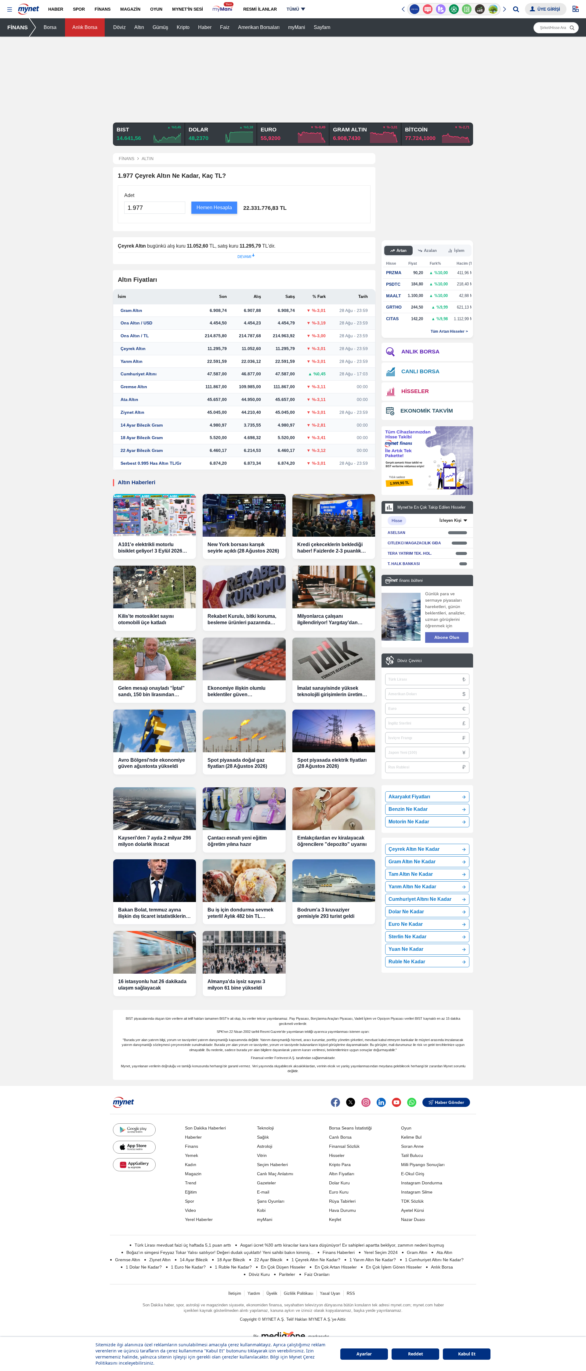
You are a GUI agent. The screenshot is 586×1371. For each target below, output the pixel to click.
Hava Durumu (342, 1210)
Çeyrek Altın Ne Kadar (414, 849)
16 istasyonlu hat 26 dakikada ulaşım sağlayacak (152, 984)
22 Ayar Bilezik (268, 1259)
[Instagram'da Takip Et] (366, 1102)
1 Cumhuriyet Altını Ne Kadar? (434, 1259)
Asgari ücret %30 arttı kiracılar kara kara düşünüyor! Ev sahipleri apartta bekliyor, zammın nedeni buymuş (342, 1245)
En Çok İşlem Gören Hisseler (394, 1267)
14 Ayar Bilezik (194, 1259)
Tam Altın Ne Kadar (411, 874)
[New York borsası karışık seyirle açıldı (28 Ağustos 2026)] (244, 515)
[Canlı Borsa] (480, 9)
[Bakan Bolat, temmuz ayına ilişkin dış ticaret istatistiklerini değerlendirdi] (154, 880)
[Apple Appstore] (134, 1147)
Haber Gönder (449, 1102)
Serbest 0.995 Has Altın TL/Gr (151, 463)
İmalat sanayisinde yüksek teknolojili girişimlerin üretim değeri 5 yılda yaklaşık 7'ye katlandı (329, 692)
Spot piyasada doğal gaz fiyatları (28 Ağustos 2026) (237, 763)
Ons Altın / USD (136, 322)
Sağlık (263, 1137)
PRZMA (393, 272)
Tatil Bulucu (412, 1155)
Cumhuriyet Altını (139, 373)
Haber (205, 27)
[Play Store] (134, 1129)
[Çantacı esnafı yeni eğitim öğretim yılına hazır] (244, 808)
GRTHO (394, 307)
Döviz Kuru (259, 1274)
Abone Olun (446, 637)
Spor (189, 1201)
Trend (190, 1182)
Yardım (254, 1293)
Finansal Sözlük (344, 1146)
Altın (139, 27)
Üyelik (271, 1293)
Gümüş (160, 27)
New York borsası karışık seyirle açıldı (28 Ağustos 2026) (243, 547)
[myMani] (222, 9)
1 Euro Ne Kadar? (188, 1267)
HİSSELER (415, 391)
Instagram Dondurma (421, 1182)
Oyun (406, 1128)
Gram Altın (131, 310)
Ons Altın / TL (135, 335)
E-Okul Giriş (412, 1173)
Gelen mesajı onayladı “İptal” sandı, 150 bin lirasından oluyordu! (151, 692)
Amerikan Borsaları (259, 27)
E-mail (263, 1192)
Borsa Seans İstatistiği (350, 1128)
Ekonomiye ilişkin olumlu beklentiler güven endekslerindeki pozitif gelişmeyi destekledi (237, 692)
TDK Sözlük (412, 1201)
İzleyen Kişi (450, 520)
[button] (9, 9)
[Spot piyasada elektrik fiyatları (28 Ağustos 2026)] (333, 731)
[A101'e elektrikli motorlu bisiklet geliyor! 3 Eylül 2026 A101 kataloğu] (154, 515)
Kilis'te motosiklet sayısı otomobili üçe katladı (146, 619)
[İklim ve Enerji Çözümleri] (493, 9)
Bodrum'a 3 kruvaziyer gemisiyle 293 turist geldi (325, 913)
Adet (129, 195)
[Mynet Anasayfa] (28, 7)
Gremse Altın (134, 386)
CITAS (392, 318)
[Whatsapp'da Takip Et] (411, 1102)
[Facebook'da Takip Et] (335, 1102)
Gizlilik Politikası (298, 1293)
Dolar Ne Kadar (406, 911)
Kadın (190, 1164)
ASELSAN (396, 533)
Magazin (193, 1173)
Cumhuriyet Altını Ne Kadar (420, 899)
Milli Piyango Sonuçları (423, 1164)
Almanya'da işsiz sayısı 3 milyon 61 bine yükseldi (236, 984)
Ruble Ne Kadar (407, 961)
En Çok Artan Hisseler (336, 1267)
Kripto (183, 27)
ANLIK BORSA (420, 352)
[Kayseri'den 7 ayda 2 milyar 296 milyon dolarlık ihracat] (154, 808)
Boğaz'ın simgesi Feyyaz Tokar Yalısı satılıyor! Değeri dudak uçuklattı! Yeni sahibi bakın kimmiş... (219, 1252)
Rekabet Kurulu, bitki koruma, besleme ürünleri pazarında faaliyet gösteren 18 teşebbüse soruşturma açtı (243, 620)
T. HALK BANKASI (404, 564)
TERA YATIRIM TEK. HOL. (410, 553)
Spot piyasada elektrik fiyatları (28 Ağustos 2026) (332, 763)
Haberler (193, 1137)
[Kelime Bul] (466, 9)
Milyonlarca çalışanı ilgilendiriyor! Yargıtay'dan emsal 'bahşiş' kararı (327, 620)
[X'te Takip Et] (350, 1102)
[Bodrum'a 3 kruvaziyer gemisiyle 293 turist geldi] (333, 880)
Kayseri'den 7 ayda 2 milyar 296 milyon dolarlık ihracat (154, 841)
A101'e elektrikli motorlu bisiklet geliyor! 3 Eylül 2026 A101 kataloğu (150, 548)
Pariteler (287, 1274)
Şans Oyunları (270, 1201)
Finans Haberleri (339, 1252)
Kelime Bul (411, 1137)
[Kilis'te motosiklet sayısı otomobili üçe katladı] (154, 587)
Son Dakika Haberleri (205, 1128)
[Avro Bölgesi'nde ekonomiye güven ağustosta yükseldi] (154, 731)
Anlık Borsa (84, 27)
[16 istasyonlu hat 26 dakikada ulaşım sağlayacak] (154, 952)
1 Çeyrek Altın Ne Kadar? (315, 1259)
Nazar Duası (413, 1219)
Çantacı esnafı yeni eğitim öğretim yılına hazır (237, 841)
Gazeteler (266, 1182)
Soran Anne (412, 1146)
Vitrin (262, 1155)
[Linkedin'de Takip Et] (381, 1102)
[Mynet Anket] (427, 9)
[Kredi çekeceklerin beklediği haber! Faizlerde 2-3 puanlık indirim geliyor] (333, 515)
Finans (191, 1146)
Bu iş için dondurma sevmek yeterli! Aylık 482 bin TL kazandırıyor (240, 913)
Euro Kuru (339, 1192)
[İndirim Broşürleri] (440, 9)
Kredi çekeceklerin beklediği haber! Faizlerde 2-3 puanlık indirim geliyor (330, 548)
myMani (296, 27)
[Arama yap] (516, 9)
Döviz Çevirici (409, 660)
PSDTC (393, 284)
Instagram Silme (416, 1192)
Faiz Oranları (317, 1274)
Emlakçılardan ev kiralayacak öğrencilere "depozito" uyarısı (332, 841)
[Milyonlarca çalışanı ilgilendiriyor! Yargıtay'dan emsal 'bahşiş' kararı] (333, 587)
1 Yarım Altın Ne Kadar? (372, 1259)
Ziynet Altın (132, 412)
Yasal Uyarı (330, 1293)
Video (190, 1210)
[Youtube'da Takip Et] (396, 1102)
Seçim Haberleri (272, 1164)
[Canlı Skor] (453, 9)
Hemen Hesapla (214, 207)
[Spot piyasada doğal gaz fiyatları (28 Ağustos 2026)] (244, 731)
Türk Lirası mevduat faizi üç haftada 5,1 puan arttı (183, 1245)
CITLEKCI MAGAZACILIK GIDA (414, 543)
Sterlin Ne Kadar (407, 936)
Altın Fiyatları (341, 1173)
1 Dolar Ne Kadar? (144, 1267)
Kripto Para (340, 1164)
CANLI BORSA (420, 371)
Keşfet (335, 1219)
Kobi (261, 1210)
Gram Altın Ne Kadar (412, 861)
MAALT (393, 295)
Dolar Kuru (339, 1182)
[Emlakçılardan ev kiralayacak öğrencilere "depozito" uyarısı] (333, 808)
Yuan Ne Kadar (406, 949)
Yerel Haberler (199, 1219)
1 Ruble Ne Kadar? (233, 1267)
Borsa (50, 27)
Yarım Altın (132, 361)
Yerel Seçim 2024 (381, 1252)
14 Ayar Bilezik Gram (142, 425)
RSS (351, 1293)
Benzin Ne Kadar (408, 809)
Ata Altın (129, 399)
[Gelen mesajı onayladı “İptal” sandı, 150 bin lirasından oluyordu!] (154, 659)
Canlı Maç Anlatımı (275, 1173)
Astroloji (264, 1146)
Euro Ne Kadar (406, 924)
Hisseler (337, 1155)
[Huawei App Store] (134, 1164)
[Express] (414, 9)
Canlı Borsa (340, 1137)
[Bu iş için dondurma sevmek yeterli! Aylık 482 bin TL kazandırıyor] (244, 880)
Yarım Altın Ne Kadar (412, 886)
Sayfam (322, 27)
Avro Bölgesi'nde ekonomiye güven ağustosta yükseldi (151, 763)
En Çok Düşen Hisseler (283, 1267)
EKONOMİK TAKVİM (426, 411)
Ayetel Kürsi (412, 1210)
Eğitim (191, 1192)
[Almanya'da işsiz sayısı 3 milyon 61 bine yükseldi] (244, 952)
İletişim (234, 1293)
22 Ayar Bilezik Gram (142, 450)
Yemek (191, 1155)
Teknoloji (265, 1128)
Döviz (119, 27)
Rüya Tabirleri (342, 1201)
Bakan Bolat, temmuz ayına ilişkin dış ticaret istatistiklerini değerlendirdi (152, 913)
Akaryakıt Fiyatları (409, 796)
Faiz (225, 27)
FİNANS (17, 27)
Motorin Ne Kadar (409, 821)
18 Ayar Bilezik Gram (142, 437)
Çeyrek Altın (133, 348)
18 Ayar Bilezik (231, 1259)
